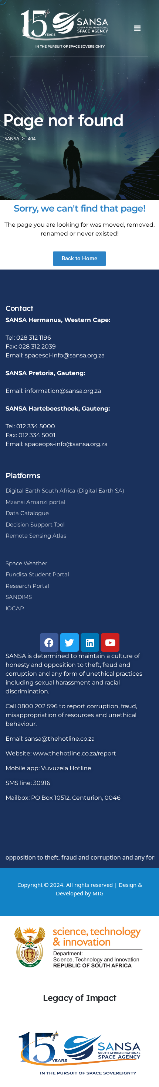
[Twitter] (69, 642)
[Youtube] (110, 642)
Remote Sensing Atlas (36, 535)
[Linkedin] (90, 642)
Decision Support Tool (35, 524)
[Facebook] (49, 642)
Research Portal (27, 585)
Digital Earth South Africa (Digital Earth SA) (65, 490)
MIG (98, 893)
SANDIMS (19, 596)
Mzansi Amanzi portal (35, 501)
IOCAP (15, 608)
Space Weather (26, 563)
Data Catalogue (27, 513)
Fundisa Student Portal (37, 574)
